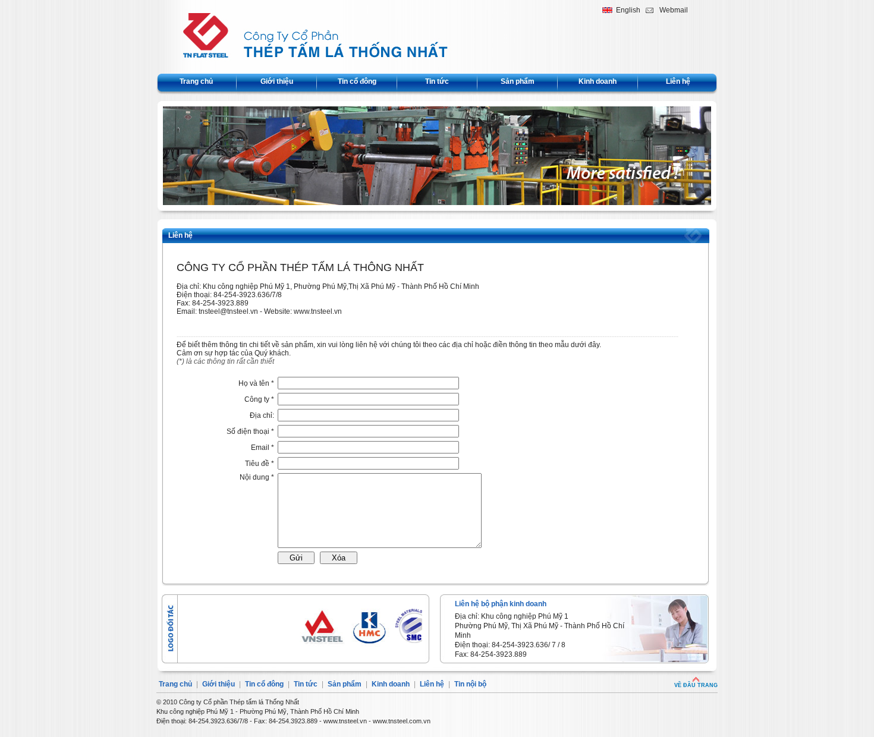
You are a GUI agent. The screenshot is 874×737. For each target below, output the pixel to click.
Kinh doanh (598, 81)
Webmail (673, 10)
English (628, 10)
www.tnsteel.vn (318, 311)
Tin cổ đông (357, 81)
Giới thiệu (276, 81)
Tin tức (437, 81)
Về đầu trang (696, 685)
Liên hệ (678, 81)
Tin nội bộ (470, 684)
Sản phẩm (518, 81)
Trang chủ (196, 81)
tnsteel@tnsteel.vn (228, 311)
